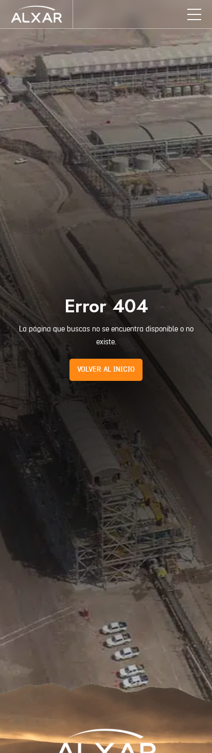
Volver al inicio (106, 369)
